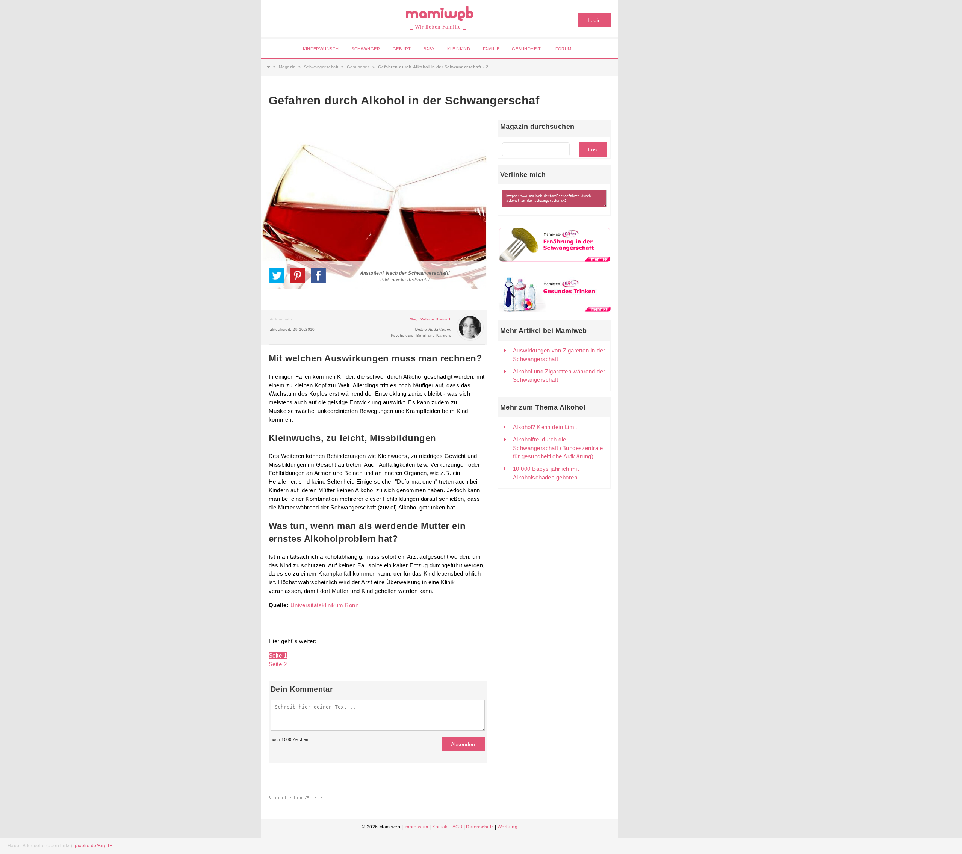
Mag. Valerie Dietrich (430, 319)
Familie (491, 49)
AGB (457, 827)
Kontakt (440, 827)
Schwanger (365, 49)
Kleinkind (458, 49)
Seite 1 (278, 655)
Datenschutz (479, 827)
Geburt (402, 49)
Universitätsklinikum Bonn (324, 605)
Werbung (507, 827)
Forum (563, 49)
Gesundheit (526, 49)
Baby (429, 49)
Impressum (416, 827)
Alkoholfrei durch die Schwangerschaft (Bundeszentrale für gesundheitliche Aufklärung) (558, 448)
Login (594, 20)
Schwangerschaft (321, 67)
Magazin (287, 67)
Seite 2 (278, 664)
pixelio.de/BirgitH (94, 845)
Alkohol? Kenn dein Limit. (546, 427)
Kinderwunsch (321, 49)
